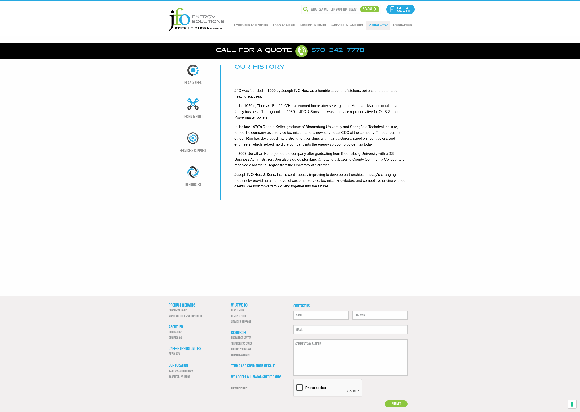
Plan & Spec (284, 25)
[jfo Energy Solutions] (196, 19)
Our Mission (175, 338)
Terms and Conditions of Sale (253, 366)
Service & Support (347, 25)
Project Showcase (241, 349)
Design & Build (313, 25)
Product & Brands (182, 305)
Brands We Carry (178, 310)
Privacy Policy (239, 388)
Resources (402, 25)
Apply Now (174, 353)
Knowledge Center (241, 338)
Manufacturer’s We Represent (185, 316)
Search (368, 9)
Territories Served (241, 343)
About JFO (378, 25)
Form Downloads (240, 355)
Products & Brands (251, 25)
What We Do (239, 305)
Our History (175, 332)
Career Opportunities (185, 348)
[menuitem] (251, 25)
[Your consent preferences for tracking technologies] (572, 404)
